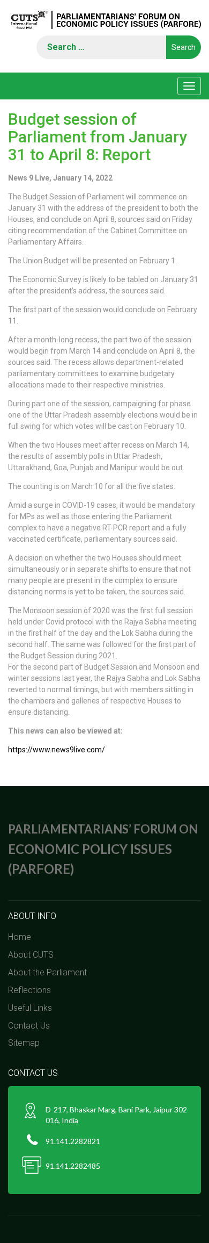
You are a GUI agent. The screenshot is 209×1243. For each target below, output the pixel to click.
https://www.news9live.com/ (56, 749)
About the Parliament (47, 972)
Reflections (29, 990)
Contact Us (29, 1026)
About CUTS (31, 955)
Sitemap (24, 1043)
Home (19, 937)
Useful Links (30, 1008)
